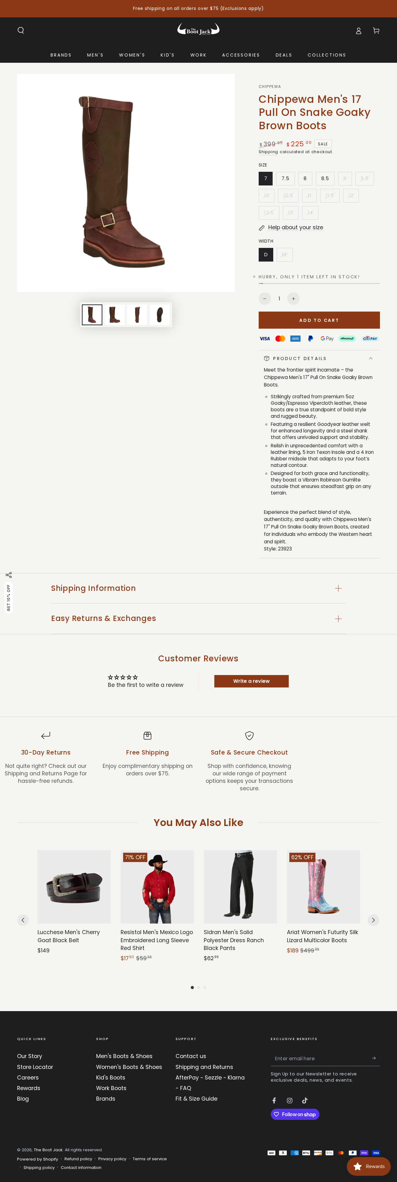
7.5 (288, 180)
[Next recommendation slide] (373, 920)
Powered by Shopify (37, 1159)
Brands (105, 1098)
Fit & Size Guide (196, 1098)
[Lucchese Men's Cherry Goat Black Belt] (74, 887)
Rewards (28, 1088)
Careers (28, 1077)
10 (269, 197)
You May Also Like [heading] (198, 822)
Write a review (251, 681)
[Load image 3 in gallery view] (137, 314)
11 (312, 197)
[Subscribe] (376, 1058)
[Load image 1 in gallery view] (92, 314)
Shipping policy (39, 1168)
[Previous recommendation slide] (23, 920)
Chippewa (270, 86)
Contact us (191, 1056)
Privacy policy (112, 1159)
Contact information (81, 1168)
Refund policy (78, 1159)
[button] (21, 30)
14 (313, 214)
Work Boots (111, 1088)
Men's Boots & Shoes (124, 1056)
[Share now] (9, 575)
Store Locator (35, 1067)
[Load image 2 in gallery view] (115, 314)
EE (287, 256)
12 (353, 197)
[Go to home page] (198, 30)
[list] (198, 761)
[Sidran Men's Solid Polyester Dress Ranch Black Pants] (240, 887)
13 (293, 214)
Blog (23, 1098)
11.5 (332, 197)
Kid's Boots (110, 1077)
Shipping (268, 152)
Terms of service (150, 1159)
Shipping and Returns (204, 1067)
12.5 (271, 214)
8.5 (328, 180)
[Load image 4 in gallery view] (159, 314)
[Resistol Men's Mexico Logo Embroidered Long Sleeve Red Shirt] (157, 887)
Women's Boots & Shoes (129, 1067)
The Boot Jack (48, 1150)
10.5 (291, 197)
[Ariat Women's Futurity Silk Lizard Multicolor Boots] (323, 887)
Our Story (29, 1056)
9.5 (367, 180)
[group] (74, 906)
